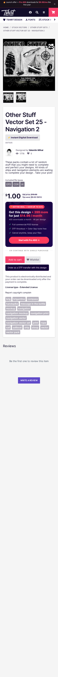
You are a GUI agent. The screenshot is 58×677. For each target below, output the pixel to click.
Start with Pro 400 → (29, 240)
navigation (24, 308)
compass (33, 298)
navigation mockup (17, 313)
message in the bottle (33, 303)
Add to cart (15, 259)
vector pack (12, 332)
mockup (10, 308)
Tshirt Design (14, 19)
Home (6, 27)
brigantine (19, 298)
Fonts (31, 19)
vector (44, 327)
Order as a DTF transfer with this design (27, 267)
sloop (35, 327)
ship (26, 327)
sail (8, 327)
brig (8, 298)
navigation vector (16, 317)
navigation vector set (18, 322)
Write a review (29, 380)
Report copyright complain (18, 292)
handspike (12, 303)
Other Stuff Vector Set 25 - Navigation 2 (23, 31)
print (35, 322)
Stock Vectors (19, 27)
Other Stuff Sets (39, 27)
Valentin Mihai (36, 150)
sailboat (17, 327)
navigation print (40, 313)
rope (43, 322)
